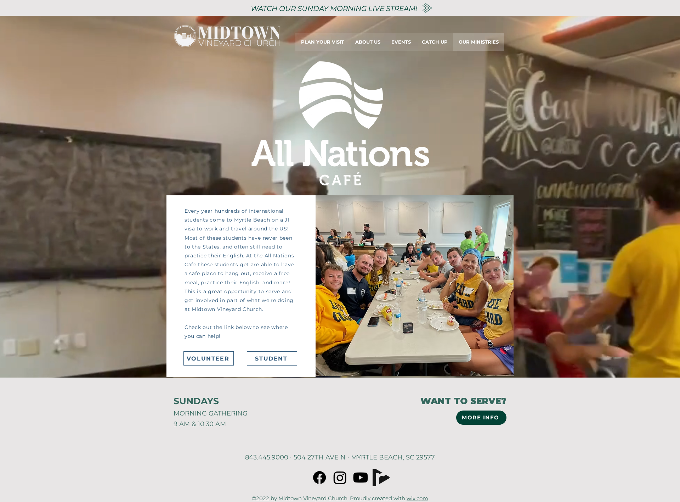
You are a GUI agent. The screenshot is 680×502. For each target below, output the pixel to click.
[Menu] (527, 41)
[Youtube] (360, 477)
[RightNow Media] (381, 477)
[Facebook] (319, 477)
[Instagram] (340, 477)
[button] (415, 285)
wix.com (417, 498)
